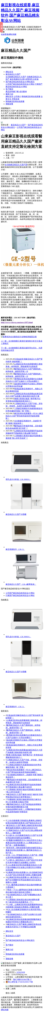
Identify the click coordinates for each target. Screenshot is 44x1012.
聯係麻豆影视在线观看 (31, 96)
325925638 (20, 972)
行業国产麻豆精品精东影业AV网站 (20, 595)
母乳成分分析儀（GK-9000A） (18, 479)
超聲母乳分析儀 (31, 79)
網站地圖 (12, 34)
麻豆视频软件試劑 (17, 79)
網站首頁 (9, 72)
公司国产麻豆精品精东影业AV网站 (20, 84)
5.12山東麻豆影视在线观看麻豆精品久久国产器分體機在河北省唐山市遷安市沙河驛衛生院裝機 (24, 867)
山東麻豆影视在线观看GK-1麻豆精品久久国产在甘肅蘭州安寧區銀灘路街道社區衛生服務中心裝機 (24, 879)
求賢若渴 (15, 99)
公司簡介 (17, 96)
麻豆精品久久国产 (13, 74)
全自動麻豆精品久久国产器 (16, 165)
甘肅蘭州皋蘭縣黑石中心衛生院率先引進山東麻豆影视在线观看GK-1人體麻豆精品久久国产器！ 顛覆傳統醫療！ (24, 842)
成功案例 (23, 92)
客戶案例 (9, 89)
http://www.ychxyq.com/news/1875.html (17, 322)
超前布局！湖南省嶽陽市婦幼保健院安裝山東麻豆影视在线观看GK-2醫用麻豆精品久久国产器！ (24, 850)
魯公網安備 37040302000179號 (20, 982)
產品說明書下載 (12, 92)
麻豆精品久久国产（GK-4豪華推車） (21, 584)
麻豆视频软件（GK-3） (15, 549)
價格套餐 (9, 104)
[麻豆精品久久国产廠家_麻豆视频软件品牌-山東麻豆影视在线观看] (14, 44)
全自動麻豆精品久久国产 (16, 77)
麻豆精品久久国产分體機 (16, 514)
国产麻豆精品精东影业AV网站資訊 (20, 82)
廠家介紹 (9, 94)
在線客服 (4, 34)
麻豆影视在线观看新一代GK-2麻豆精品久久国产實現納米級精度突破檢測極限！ (24, 415)
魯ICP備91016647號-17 (22, 979)
